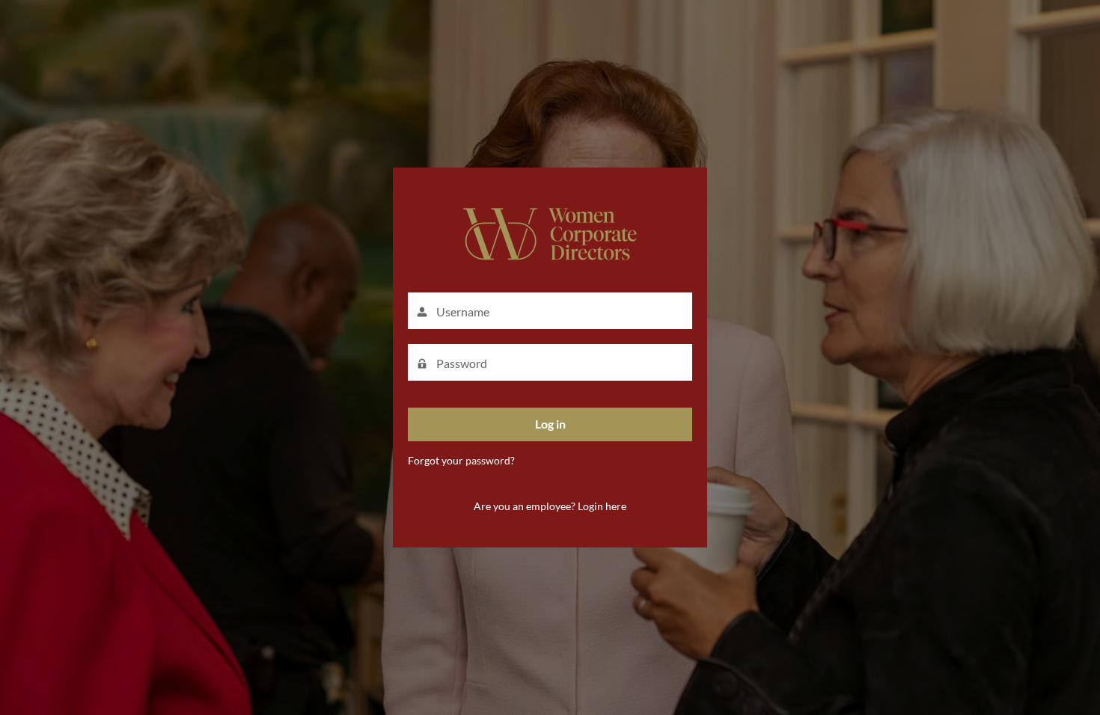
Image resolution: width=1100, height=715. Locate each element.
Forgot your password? (461, 460)
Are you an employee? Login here (550, 506)
